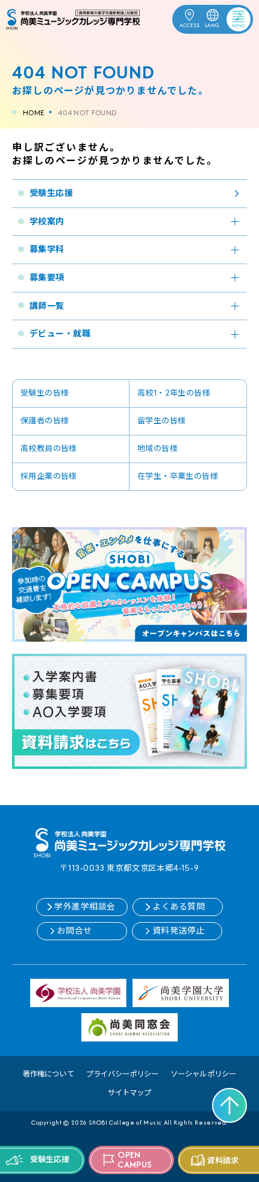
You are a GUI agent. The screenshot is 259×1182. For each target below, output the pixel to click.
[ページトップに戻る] (229, 1105)
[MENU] (230, 16)
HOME (33, 112)
